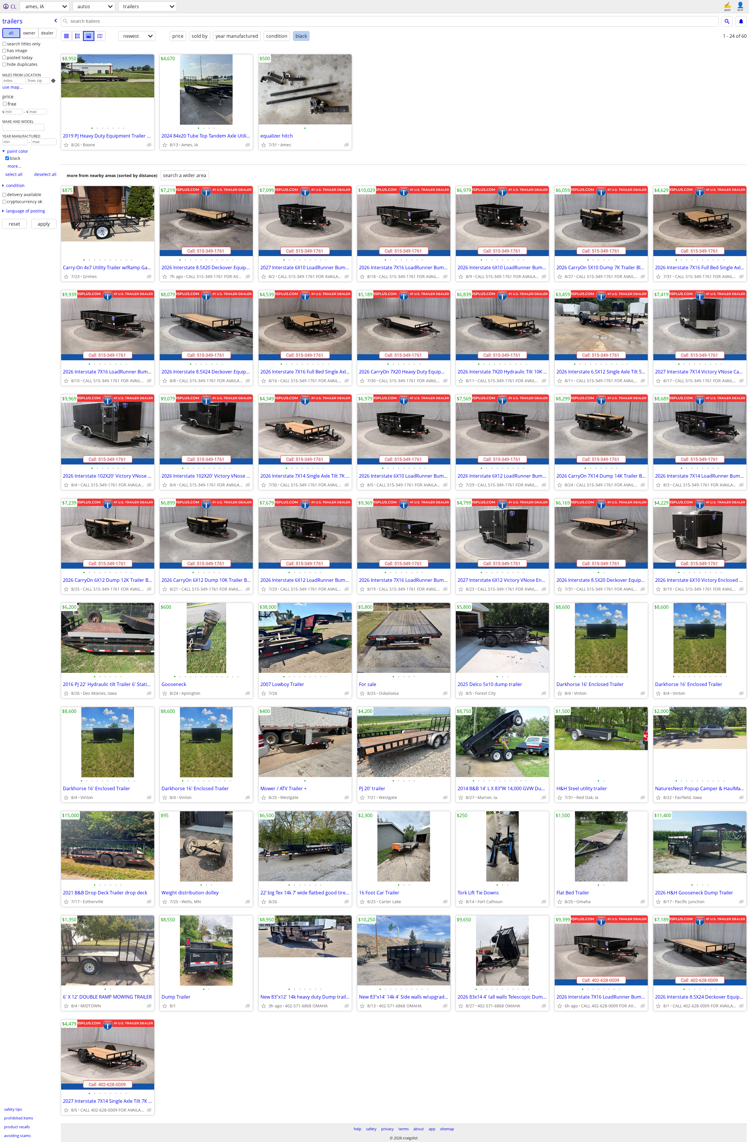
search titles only (23, 44)
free (12, 104)
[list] (66, 36)
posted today (19, 57)
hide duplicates (22, 64)
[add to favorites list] (66, 144)
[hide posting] (149, 144)
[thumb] (77, 36)
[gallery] (88, 36)
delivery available (24, 194)
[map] (99, 36)
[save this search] (741, 21)
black (15, 158)
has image (17, 50)
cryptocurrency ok (24, 201)
